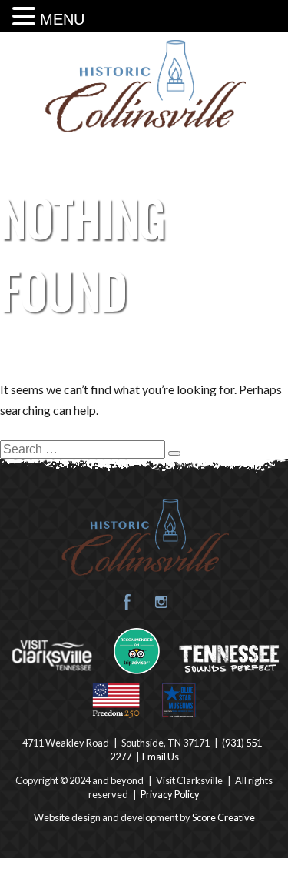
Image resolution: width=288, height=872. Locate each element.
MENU (62, 19)
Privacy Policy (170, 794)
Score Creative (223, 817)
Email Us (160, 756)
